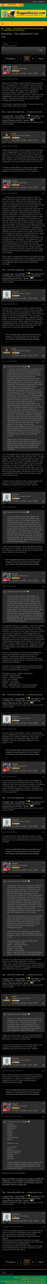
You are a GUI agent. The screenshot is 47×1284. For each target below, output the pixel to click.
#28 (43, 1071)
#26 (43, 876)
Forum (8, 28)
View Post (29, 366)
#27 (43, 1009)
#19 (43, 304)
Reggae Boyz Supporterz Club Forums (28, 28)
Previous (10, 58)
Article (35, 171)
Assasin (15, 291)
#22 (43, 586)
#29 (43, 1117)
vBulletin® (32, 1279)
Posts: (30, 73)
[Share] (43, 73)
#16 (43, 79)
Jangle (15, 67)
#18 (43, 193)
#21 (43, 507)
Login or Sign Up (38, 2)
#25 (43, 832)
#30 (43, 1227)
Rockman (16, 1214)
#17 (43, 146)
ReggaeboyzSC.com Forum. (14, 30)
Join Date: (15, 73)
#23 (43, 729)
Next (41, 58)
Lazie (14, 134)
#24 (43, 777)
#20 (43, 361)
